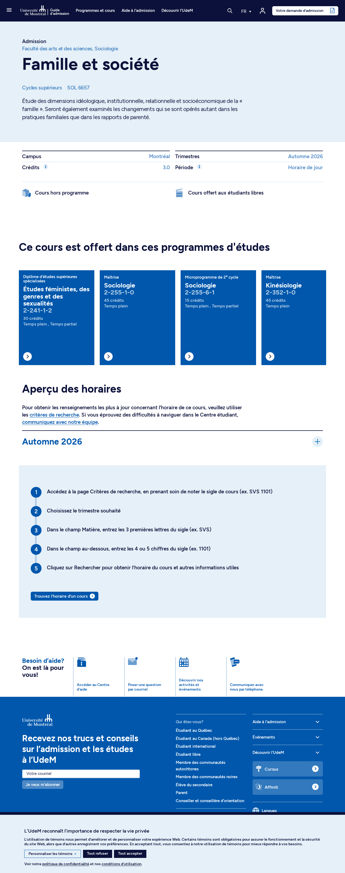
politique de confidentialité (65, 864)
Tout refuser (97, 853)
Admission (34, 41)
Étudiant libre (188, 754)
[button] (9, 10)
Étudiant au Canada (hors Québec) (207, 738)
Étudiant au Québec (194, 730)
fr (244, 11)
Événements (264, 737)
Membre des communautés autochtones (200, 765)
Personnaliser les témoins (53, 853)
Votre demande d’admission (299, 10)
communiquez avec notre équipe (60, 422)
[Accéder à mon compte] (262, 11)
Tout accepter (130, 853)
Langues (269, 810)
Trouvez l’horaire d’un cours (61, 596)
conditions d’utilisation (122, 864)
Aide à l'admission (138, 10)
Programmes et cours (95, 10)
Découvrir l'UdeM (177, 10)
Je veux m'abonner (43, 784)
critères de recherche (54, 415)
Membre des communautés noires (206, 776)
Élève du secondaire (194, 784)
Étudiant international (196, 746)
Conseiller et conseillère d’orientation (210, 800)
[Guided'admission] (95, 720)
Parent (182, 792)
